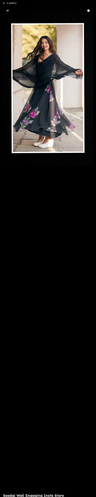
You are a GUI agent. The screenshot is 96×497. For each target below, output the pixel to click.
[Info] (88, 10)
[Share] (7, 10)
